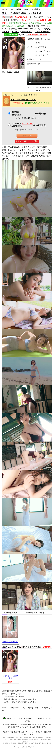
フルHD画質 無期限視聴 (22, 124)
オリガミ (15, 31)
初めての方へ (10, 718)
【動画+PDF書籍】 (42, 31)
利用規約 (47, 732)
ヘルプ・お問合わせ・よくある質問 (30, 718)
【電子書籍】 (26, 31)
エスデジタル (35, 28)
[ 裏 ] (16, 71)
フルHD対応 (15, 9)
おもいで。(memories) (18, 28)
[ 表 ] (9, 71)
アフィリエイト (28, 734)
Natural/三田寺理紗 (10, 641)
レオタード (43, 55)
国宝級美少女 (33, 25)
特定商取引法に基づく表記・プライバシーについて (22, 732)
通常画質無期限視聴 (17, 113)
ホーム (5, 9)
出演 (30, 39)
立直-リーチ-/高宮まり (10, 677)
